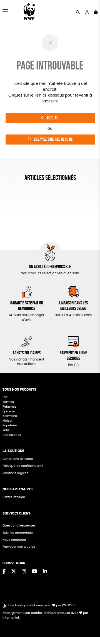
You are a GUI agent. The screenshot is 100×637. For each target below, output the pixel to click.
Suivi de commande (17, 532)
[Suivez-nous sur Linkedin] (45, 571)
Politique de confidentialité (22, 465)
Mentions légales (15, 473)
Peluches (9, 406)
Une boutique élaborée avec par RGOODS (41, 605)
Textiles (8, 401)
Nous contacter (14, 539)
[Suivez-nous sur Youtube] (34, 571)
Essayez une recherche (53, 139)
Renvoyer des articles (18, 546)
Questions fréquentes (19, 525)
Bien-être (9, 415)
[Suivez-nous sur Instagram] (24, 571)
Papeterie (9, 425)
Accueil (52, 118)
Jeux (5, 430)
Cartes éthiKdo (13, 497)
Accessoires (12, 434)
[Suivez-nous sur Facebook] (4, 571)
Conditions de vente (17, 458)
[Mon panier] (96, 12)
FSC (5, 397)
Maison (7, 420)
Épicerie (9, 411)
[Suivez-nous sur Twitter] (13, 571)
